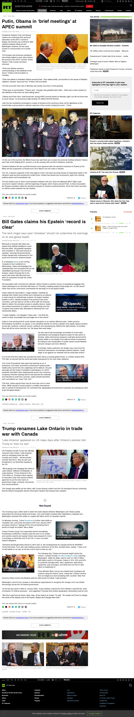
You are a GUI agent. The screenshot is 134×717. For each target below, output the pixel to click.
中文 (25, 1)
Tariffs (24, 612)
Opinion (98, 10)
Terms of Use (104, 690)
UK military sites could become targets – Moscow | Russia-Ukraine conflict (62, 6)
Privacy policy (104, 693)
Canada (5, 612)
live (89, 6)
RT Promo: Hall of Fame (107, 698)
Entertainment (109, 10)
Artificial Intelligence (10, 404)
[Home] (7, 7)
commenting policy (22, 203)
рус (12, 680)
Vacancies (103, 706)
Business (53, 10)
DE (15, 1)
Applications (70, 693)
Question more (23, 6)
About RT (102, 695)
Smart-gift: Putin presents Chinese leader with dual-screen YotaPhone (66, 668)
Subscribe (100, 103)
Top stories (94, 17)
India (61, 10)
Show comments (45, 211)
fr (18, 680)
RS (21, 1)
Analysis (89, 10)
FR (18, 1)
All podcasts (128, 212)
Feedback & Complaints (107, 703)
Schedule (70, 698)
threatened (28, 520)
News (4, 690)
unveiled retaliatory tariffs (68, 556)
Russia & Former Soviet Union (25, 10)
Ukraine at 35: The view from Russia (104, 172)
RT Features (78, 10)
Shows (120, 10)
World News (42, 10)
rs (22, 680)
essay (15, 262)
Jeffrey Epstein (25, 404)
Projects (128, 10)
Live (68, 690)
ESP (8, 1)
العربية (3, 1)
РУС (11, 1)
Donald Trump (15, 612)
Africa (69, 10)
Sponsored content (73, 700)
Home (5, 16)
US (42, 404)
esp (8, 680)
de (15, 680)
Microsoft (35, 404)
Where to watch (72, 695)
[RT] (39, 1)
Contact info (103, 700)
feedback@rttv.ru (78, 203)
